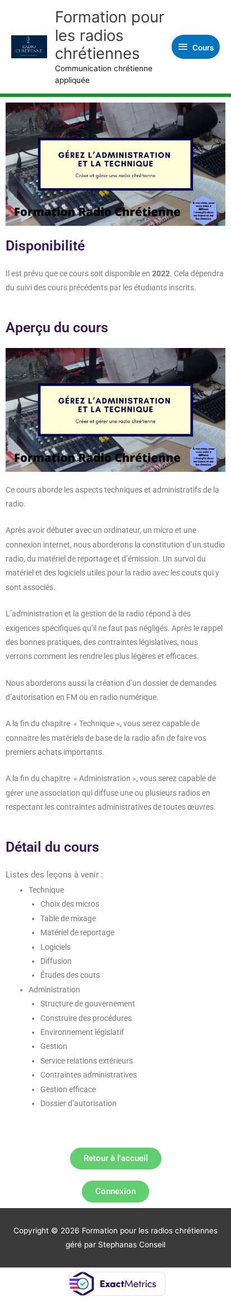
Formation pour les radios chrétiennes (109, 35)
